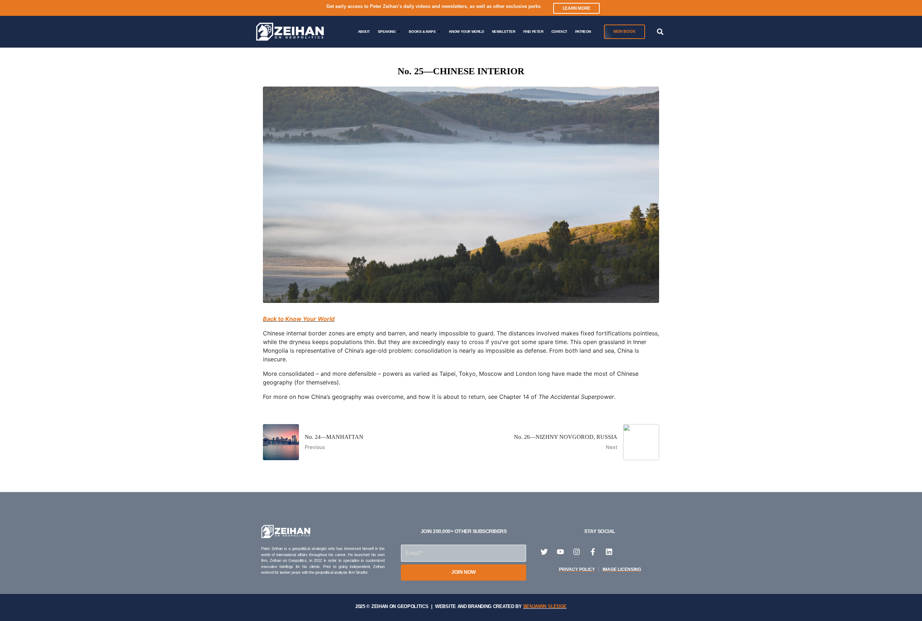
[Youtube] (560, 552)
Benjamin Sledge (545, 606)
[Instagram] (576, 552)
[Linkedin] (609, 552)
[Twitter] (544, 552)
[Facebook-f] (593, 552)
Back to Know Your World (299, 318)
